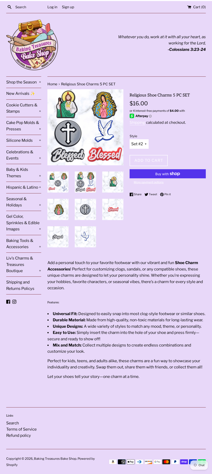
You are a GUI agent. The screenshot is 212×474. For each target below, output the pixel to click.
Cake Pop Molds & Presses (23, 125)
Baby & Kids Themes (23, 172)
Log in (52, 7)
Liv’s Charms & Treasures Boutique (23, 264)
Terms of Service (21, 429)
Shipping (137, 122)
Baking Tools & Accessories (23, 243)
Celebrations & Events (23, 155)
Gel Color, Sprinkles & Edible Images (23, 222)
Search (12, 423)
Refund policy (18, 435)
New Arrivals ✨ (20, 93)
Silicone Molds (23, 140)
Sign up (68, 7)
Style (133, 136)
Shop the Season (23, 82)
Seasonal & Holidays (23, 202)
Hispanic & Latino (23, 187)
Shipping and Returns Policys (20, 285)
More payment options (149, 182)
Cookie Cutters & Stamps (23, 108)
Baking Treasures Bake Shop (55, 459)
